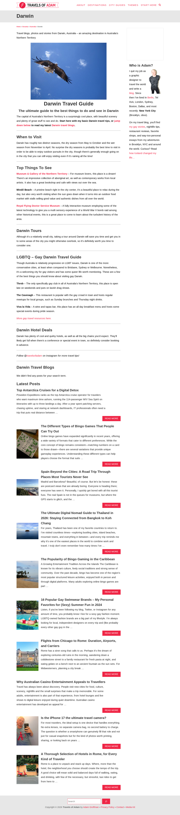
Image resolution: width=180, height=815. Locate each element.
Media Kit (130, 807)
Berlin (150, 97)
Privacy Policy (107, 807)
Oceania (25, 27)
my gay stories (137, 126)
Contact (120, 807)
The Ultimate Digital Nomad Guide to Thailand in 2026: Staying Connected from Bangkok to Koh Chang (77, 518)
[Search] (106, 801)
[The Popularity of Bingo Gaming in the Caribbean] (27, 576)
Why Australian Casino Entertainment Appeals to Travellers (61, 682)
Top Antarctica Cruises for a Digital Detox (48, 390)
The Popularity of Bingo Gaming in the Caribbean (78, 559)
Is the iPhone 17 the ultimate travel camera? (73, 718)
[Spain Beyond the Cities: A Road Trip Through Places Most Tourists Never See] (27, 488)
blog (131, 93)
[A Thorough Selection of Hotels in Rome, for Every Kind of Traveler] (27, 771)
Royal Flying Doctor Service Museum (38, 205)
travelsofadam (34, 355)
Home (19, 27)
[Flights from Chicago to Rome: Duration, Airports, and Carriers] (27, 657)
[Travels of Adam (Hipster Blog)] (39, 5)
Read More (112, 419)
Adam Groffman (91, 807)
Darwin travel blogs (63, 125)
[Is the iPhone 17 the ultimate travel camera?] (27, 732)
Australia (33, 27)
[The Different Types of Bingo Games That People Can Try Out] (27, 445)
